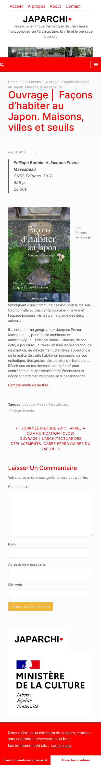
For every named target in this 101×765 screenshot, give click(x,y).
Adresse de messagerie (27, 564)
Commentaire (18, 486)
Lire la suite (61, 745)
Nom (12, 544)
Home (12, 82)
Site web (15, 585)
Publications (31, 82)
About (55, 6)
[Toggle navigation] (95, 64)
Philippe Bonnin (21, 411)
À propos (36, 6)
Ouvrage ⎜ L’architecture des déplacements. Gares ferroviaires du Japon (50, 443)
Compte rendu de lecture (28, 385)
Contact (73, 6)
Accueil (16, 6)
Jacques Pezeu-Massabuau (45, 404)
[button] (2, 64)
